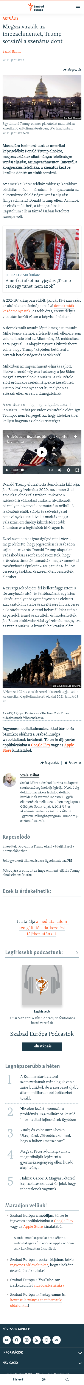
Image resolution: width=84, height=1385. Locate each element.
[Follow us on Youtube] (7, 1340)
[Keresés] (67, 1379)
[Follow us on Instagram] (27, 1340)
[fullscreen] (77, 470)
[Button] (72, 70)
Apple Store (33, 1227)
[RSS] (37, 1340)
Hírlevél (18, 1379)
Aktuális (10, 19)
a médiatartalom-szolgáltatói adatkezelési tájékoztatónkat (44, 928)
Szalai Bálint (12, 51)
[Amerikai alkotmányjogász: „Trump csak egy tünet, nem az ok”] (42, 249)
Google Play (40, 745)
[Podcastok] (43, 1379)
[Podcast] (46, 1340)
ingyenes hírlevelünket (29, 1265)
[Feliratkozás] (56, 1340)
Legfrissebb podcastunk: (34, 953)
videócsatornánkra (49, 1286)
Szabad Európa (24, 442)
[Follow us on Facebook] (16, 1340)
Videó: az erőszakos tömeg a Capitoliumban (44, 437)
